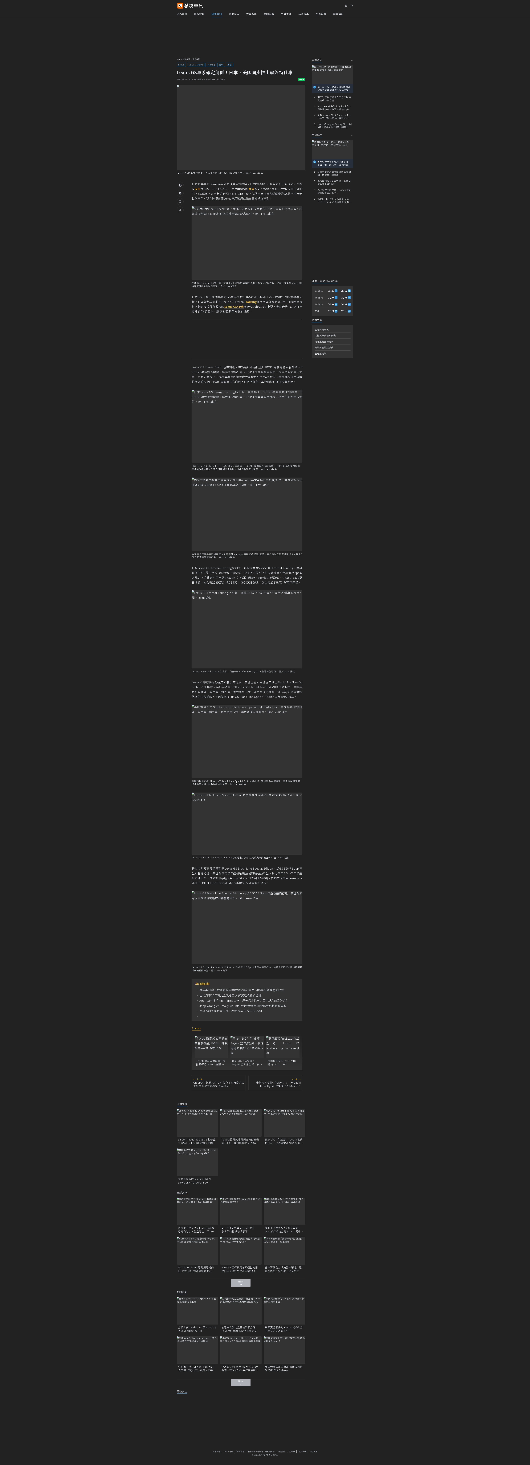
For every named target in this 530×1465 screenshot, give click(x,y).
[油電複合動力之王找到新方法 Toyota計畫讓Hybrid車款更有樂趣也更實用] (241, 1311)
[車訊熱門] (352, 135)
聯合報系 (282, 1451)
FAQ (226, 1451)
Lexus (181, 64)
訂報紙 (292, 1451)
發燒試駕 (199, 14)
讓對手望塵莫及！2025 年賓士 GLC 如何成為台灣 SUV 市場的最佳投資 (284, 1229)
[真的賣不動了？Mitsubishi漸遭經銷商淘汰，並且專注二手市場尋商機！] (197, 1211)
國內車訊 (182, 14)
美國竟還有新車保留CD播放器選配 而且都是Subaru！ (284, 1368)
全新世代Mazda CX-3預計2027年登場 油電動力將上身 (197, 1329)
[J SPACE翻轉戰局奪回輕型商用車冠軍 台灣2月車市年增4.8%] (241, 1251)
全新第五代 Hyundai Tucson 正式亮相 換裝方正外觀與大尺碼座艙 (196, 1368)
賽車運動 (338, 14)
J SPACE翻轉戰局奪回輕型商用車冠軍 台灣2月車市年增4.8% (240, 1269)
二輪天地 (286, 14)
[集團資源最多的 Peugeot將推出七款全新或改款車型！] (284, 1311)
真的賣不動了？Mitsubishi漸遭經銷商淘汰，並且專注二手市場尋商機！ (196, 1229)
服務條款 (252, 1451)
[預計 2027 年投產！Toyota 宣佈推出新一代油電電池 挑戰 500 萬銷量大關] (247, 1047)
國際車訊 (216, 14)
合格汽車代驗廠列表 (325, 335)
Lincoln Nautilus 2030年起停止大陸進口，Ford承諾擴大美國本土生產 (197, 1141)
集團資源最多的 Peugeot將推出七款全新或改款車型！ (283, 1329)
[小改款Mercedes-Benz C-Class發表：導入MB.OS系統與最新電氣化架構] (241, 1350)
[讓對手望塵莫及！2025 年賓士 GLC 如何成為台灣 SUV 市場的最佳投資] (284, 1211)
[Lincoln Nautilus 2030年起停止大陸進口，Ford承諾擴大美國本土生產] (197, 1123)
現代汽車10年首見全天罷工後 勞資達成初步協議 (230, 995)
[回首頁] (193, 6)
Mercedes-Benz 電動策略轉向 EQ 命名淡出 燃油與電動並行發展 (196, 1269)
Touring (211, 64)
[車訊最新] (352, 60)
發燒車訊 (186, 59)
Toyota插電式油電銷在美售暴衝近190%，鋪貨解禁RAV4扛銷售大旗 (211, 1062)
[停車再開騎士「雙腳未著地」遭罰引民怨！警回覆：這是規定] (284, 1251)
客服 (231, 1451)
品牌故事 (303, 14)
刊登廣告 (216, 1451)
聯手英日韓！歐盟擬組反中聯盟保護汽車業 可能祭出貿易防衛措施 (241, 990)
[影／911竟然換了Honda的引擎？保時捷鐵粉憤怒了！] (241, 1211)
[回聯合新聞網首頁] (180, 6)
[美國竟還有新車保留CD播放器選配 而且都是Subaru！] (284, 1350)
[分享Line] (180, 193)
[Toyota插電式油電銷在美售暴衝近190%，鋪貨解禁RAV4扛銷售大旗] (211, 1047)
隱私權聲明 (270, 1451)
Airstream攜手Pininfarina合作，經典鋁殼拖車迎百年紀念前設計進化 (244, 1000)
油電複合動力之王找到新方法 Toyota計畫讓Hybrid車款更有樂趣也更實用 (240, 1329)
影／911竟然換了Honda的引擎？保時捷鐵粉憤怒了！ (238, 1229)
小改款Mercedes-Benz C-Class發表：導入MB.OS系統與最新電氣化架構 (240, 1368)
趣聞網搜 (269, 14)
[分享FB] (180, 185)
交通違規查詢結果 (324, 341)
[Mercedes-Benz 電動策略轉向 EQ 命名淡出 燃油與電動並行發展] (197, 1251)
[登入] (346, 6)
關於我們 (302, 1451)
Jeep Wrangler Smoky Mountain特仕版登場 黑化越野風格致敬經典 (242, 1006)
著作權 (260, 1451)
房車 (221, 64)
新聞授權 (240, 1451)
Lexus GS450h (195, 64)
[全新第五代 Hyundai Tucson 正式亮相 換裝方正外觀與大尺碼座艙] (197, 1350)
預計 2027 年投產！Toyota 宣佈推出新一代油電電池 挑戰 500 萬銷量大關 (247, 1062)
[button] (351, 5)
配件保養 (321, 14)
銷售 (229, 64)
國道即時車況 (322, 329)
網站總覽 (313, 1451)
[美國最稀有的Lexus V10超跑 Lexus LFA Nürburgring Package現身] (283, 1047)
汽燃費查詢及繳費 (324, 347)
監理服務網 (320, 353)
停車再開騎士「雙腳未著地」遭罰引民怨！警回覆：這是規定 (283, 1269)
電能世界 (234, 14)
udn (178, 59)
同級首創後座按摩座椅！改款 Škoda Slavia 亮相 (230, 1011)
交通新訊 (251, 14)
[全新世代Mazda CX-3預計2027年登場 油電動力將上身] (197, 1311)
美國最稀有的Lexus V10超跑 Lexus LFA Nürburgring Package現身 (282, 1062)
